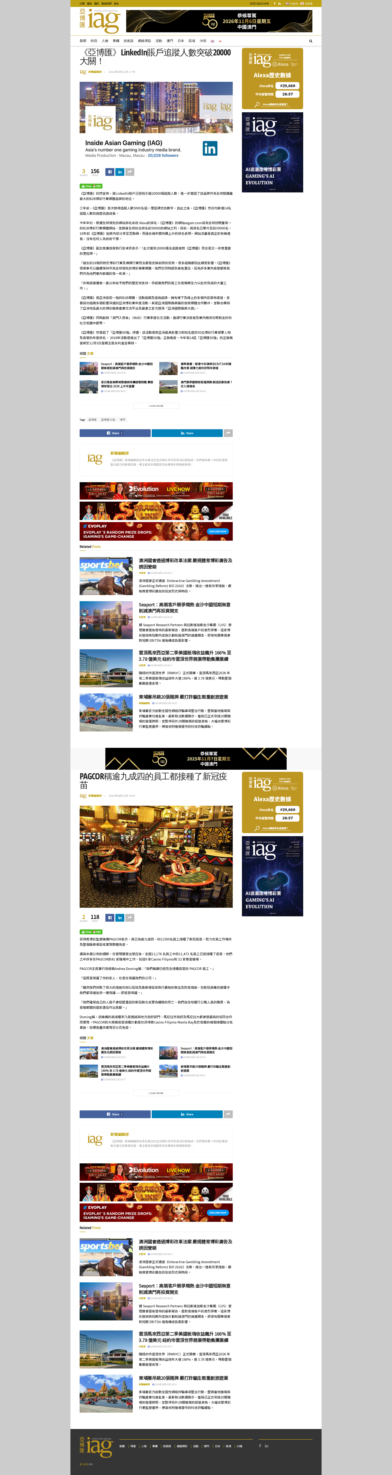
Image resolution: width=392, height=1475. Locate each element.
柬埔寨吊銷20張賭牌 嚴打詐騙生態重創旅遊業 (183, 696)
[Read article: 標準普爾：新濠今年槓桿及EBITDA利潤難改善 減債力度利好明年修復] (168, 368)
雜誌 (89, 3)
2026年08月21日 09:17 (161, 665)
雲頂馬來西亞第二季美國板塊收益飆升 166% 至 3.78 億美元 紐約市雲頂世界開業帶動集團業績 (185, 655)
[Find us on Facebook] (274, 3)
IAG (91, 1464)
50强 (203, 41)
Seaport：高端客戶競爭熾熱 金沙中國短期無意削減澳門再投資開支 (127, 366)
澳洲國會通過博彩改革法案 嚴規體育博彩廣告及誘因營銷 (185, 563)
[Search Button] (310, 41)
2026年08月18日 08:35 (114, 391)
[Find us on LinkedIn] (279, 3)
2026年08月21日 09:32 (161, 572)
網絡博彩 (144, 41)
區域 (192, 41)
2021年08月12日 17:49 (122, 72)
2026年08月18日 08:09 (194, 391)
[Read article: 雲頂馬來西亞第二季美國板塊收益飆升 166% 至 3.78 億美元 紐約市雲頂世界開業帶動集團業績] (106, 668)
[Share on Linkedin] (119, 172)
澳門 (170, 41)
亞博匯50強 (108, 419)
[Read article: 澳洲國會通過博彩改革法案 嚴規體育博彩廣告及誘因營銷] (106, 576)
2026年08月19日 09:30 (194, 372)
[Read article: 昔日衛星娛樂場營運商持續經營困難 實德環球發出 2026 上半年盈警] (89, 386)
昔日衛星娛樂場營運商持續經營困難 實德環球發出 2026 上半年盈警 (127, 384)
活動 (159, 41)
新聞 (83, 41)
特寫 (94, 41)
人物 (105, 41)
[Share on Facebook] (109, 172)
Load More (156, 405)
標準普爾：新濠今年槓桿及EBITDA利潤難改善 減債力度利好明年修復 (206, 366)
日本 (181, 41)
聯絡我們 (106, 3)
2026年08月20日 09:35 (165, 703)
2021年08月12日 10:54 (122, 796)
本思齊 (142, 572)
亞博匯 (93, 419)
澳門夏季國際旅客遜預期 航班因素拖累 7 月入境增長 (206, 384)
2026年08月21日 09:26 (114, 372)
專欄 (116, 41)
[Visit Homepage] (100, 21)
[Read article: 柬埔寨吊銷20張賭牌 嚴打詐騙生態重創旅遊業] (106, 712)
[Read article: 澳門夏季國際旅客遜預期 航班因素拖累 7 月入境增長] (168, 386)
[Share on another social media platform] (129, 172)
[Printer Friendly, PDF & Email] (91, 186)
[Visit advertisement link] (219, 21)
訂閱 (82, 3)
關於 (96, 3)
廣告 (116, 3)
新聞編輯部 (95, 72)
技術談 (129, 41)
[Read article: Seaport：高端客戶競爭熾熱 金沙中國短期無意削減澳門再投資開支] (89, 368)
